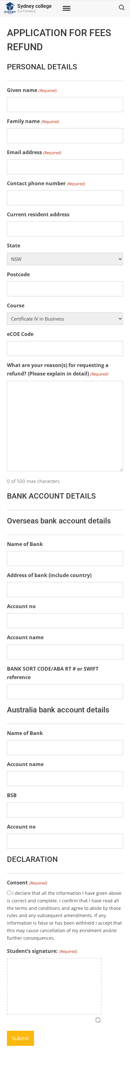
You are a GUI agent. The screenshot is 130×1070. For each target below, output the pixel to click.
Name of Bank (25, 544)
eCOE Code (20, 334)
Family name (33, 121)
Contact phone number (46, 183)
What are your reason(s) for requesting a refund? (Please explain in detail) (58, 369)
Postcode (18, 274)
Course (15, 305)
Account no (21, 606)
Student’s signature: (42, 951)
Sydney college (34, 6)
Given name (31, 90)
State (13, 245)
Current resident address (38, 214)
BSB (12, 795)
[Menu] (66, 8)
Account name (25, 637)
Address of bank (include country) (49, 575)
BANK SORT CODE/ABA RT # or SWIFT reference (52, 673)
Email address (34, 152)
